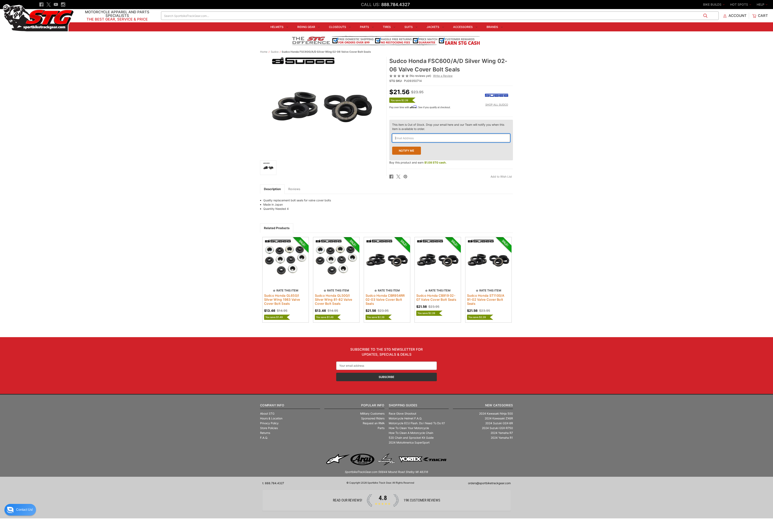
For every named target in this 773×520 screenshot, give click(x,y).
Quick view (284, 256)
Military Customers (372, 413)
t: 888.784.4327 (273, 483)
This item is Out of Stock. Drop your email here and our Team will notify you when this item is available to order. (448, 127)
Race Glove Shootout (402, 413)
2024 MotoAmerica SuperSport (409, 442)
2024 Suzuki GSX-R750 (497, 428)
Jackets (433, 27)
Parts (365, 27)
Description (272, 189)
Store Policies (269, 428)
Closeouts (338, 27)
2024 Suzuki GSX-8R (499, 423)
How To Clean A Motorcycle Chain (411, 433)
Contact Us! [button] (24, 509)
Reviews (294, 189)
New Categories (499, 405)
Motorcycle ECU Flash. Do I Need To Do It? (417, 423)
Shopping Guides (403, 405)
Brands (493, 27)
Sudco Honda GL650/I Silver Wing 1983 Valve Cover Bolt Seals (282, 299)
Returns (265, 433)
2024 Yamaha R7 (502, 433)
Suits (408, 27)
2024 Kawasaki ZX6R (499, 418)
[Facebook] (41, 4)
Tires (387, 27)
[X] (49, 4)
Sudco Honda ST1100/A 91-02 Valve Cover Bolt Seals (485, 299)
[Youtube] (56, 4)
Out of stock (286, 263)
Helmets (277, 27)
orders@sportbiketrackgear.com (489, 483)
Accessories (463, 27)
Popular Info (372, 405)
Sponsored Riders (372, 418)
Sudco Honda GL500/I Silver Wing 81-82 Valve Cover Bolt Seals (333, 299)
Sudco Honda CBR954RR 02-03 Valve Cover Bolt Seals (385, 299)
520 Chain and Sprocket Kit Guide (411, 437)
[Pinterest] (405, 176)
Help (761, 4)
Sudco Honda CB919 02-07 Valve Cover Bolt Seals (436, 297)
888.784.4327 (395, 4)
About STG (267, 413)
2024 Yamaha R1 (502, 437)
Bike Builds (712, 4)
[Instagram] (63, 4)
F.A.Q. (264, 437)
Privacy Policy (269, 423)
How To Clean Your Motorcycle (409, 428)
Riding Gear (306, 27)
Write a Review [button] (443, 75)
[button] (20, 510)
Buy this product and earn (417, 162)
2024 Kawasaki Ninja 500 (496, 413)
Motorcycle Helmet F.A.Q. (405, 418)
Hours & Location (271, 418)
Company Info (272, 405)
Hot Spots (739, 4)
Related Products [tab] (276, 228)
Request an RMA (373, 423)
